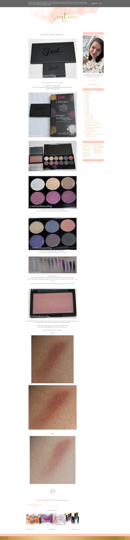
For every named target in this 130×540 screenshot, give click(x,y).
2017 (85, 106)
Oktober (88, 117)
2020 (85, 101)
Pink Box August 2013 (90, 136)
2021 (85, 100)
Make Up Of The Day (90, 132)
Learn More (94, 3)
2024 (85, 95)
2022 (85, 98)
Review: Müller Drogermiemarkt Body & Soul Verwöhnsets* (98, 150)
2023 (85, 96)
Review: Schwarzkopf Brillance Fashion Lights (98, 145)
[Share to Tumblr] (54, 505)
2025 (85, 93)
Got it (100, 3)
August (87, 120)
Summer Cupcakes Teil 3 (91, 130)
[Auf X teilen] (48, 505)
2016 (85, 108)
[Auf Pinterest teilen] (52, 505)
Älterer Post (75, 529)
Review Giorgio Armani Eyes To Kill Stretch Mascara (93, 128)
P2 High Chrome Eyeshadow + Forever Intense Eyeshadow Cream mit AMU (87, 154)
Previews (34, 504)
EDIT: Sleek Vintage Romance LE (93, 124)
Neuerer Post (30, 529)
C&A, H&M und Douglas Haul (92, 125)
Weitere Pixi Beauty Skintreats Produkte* (87, 150)
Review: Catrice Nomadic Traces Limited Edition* (98, 147)
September (88, 119)
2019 (85, 103)
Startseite (53, 529)
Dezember (88, 114)
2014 (85, 111)
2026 (85, 92)
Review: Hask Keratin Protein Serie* (87, 145)
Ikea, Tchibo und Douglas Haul (92, 122)
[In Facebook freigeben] (50, 505)
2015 (85, 109)
